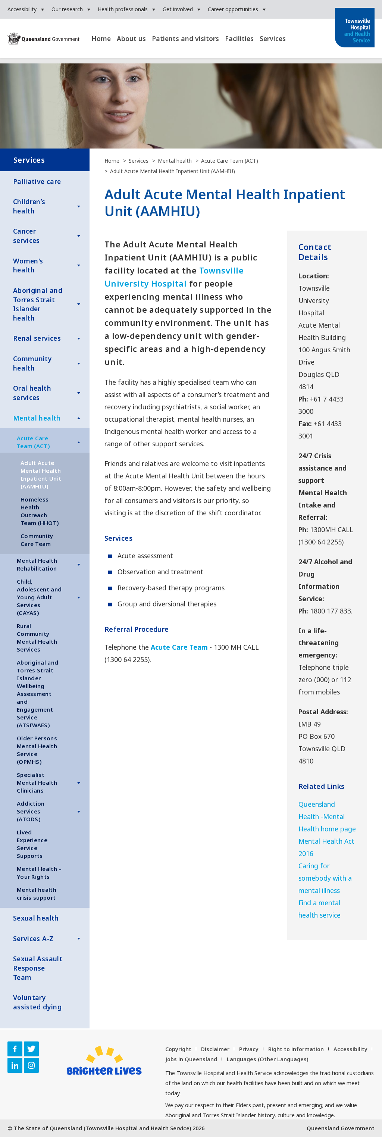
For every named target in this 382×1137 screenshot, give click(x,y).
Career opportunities (233, 9)
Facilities (239, 38)
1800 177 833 (330, 610)
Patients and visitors (185, 38)
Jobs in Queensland (191, 1059)
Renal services (37, 338)
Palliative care (37, 181)
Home (101, 38)
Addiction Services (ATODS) (31, 811)
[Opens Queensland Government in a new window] (43, 39)
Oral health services (32, 393)
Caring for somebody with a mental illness (325, 878)
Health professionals (123, 9)
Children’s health (29, 206)
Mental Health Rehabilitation (37, 564)
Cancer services (26, 236)
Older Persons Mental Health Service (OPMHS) (37, 749)
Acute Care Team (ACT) (33, 442)
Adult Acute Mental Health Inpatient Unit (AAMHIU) (41, 474)
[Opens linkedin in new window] (14, 1065)
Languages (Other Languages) (267, 1059)
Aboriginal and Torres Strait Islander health (37, 304)
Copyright (178, 1049)
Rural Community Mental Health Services (37, 637)
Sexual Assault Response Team (37, 967)
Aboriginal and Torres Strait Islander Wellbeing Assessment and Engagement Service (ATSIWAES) (37, 694)
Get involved (178, 9)
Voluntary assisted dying (37, 1002)
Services (273, 38)
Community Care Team (37, 539)
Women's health (28, 265)
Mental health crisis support (36, 893)
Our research (67, 9)
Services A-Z (33, 938)
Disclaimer (215, 1049)
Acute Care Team (179, 647)
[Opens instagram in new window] (31, 1065)
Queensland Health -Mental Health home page (327, 816)
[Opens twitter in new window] (31, 1048)
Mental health (37, 417)
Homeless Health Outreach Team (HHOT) (40, 511)
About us (131, 38)
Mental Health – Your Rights (39, 872)
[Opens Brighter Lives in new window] (104, 1060)
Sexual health (36, 917)
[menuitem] (25, 9)
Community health (32, 363)
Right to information (296, 1049)
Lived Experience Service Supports (32, 843)
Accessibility (22, 9)
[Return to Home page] (355, 28)
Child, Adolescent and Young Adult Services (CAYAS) (39, 597)
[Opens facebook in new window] (14, 1048)
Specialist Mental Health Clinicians (37, 782)
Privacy (249, 1049)
